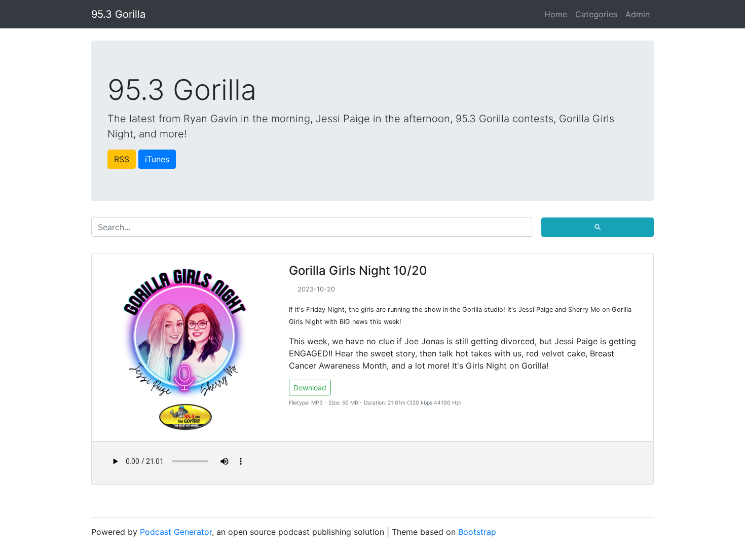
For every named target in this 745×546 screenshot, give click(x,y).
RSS (121, 159)
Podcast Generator (176, 532)
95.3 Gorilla (118, 14)
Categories (596, 14)
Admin (637, 14)
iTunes (157, 159)
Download (309, 387)
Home (555, 14)
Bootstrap (477, 532)
